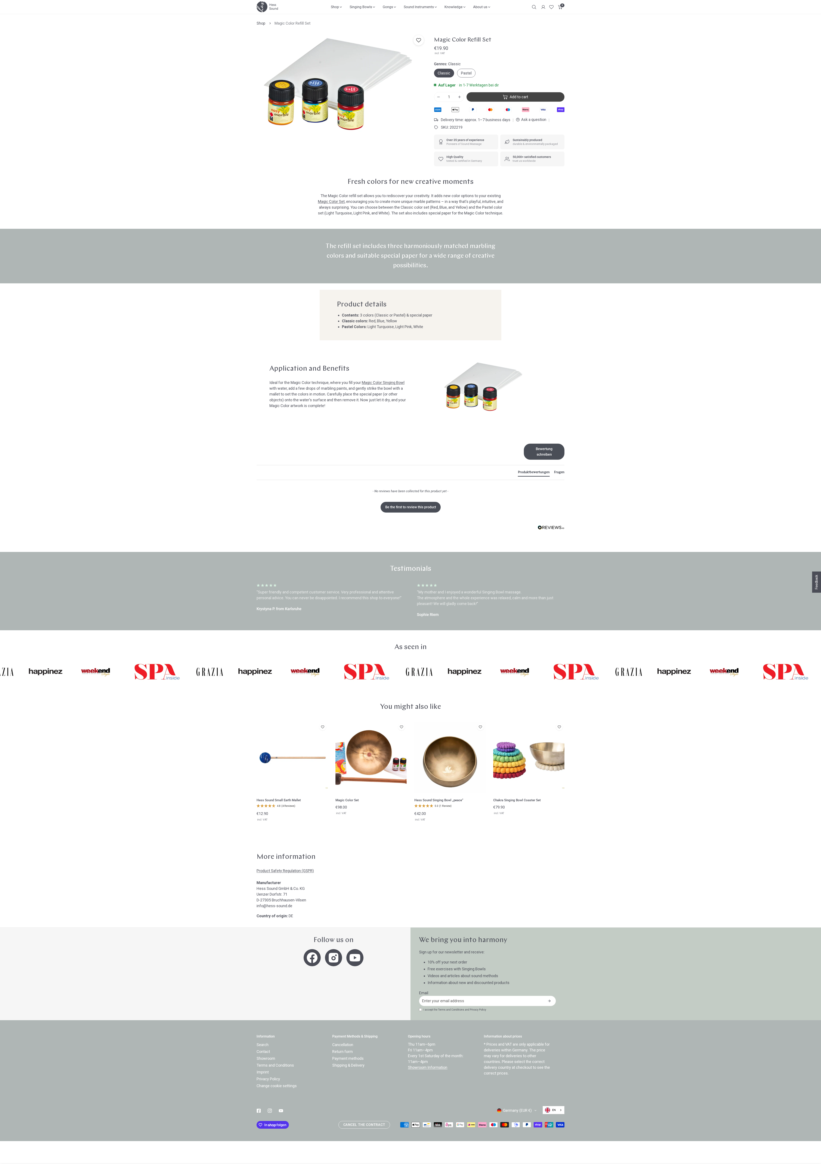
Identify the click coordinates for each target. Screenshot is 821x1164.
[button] (560, 7)
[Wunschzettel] (551, 7)
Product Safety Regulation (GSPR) (285, 870)
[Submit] (549, 1001)
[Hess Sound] (267, 6)
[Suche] (534, 7)
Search (263, 1044)
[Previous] (239, 600)
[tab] (534, 473)
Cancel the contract (364, 1125)
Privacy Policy (478, 1009)
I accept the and (455, 1009)
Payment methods (348, 1058)
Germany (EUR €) (517, 1110)
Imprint (263, 1072)
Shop (261, 23)
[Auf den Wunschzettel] (418, 40)
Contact (263, 1051)
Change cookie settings (277, 1086)
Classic (444, 73)
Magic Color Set (331, 201)
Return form (342, 1051)
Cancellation (342, 1044)
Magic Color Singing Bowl (383, 382)
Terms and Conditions (451, 1009)
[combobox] (553, 1110)
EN (554, 1110)
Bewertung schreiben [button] (544, 451)
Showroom (266, 1058)
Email (423, 993)
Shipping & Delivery (348, 1065)
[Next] (582, 600)
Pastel (466, 73)
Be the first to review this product (410, 507)
